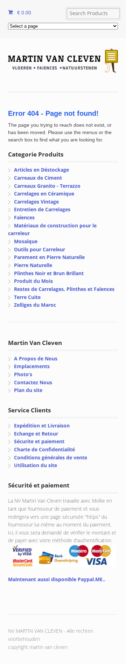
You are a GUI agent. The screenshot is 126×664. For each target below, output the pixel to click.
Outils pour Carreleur (39, 249)
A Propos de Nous (35, 358)
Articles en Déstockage (41, 169)
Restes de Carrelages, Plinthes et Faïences (64, 289)
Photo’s (23, 374)
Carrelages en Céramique (44, 193)
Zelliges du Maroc (35, 304)
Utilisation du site (35, 465)
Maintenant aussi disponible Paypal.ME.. (56, 579)
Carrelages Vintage (36, 201)
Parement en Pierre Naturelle (49, 257)
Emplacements (32, 366)
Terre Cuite (27, 297)
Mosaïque (25, 241)
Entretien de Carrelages (42, 209)
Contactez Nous (33, 382)
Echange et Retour (36, 433)
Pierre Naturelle (33, 265)
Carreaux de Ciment (38, 177)
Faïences (24, 217)
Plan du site (28, 390)
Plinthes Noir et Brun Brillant (49, 273)
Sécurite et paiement (39, 441)
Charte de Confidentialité (44, 449)
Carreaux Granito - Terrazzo (47, 185)
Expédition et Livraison (42, 425)
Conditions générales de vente (50, 457)
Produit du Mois (33, 281)
